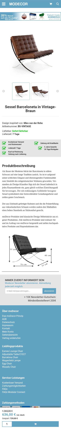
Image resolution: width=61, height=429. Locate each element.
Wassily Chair (9, 367)
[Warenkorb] (50, 4)
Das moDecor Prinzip (12, 316)
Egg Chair (7, 363)
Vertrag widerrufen (11, 338)
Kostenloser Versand (12, 382)
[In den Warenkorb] (35, 424)
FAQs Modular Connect (13, 392)
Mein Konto (8, 331)
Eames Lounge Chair (12, 351)
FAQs (4, 389)
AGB (4, 319)
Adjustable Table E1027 (14, 354)
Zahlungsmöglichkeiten (14, 385)
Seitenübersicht (10, 334)
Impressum (7, 325)
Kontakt (6, 328)
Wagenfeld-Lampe (11, 360)
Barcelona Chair (10, 357)
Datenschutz (8, 322)
